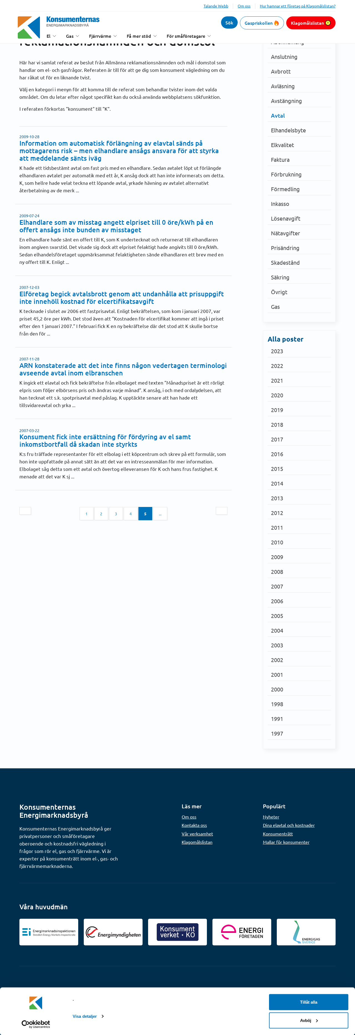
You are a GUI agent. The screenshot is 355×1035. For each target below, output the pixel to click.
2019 (277, 409)
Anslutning (284, 56)
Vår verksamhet (197, 833)
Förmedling (285, 188)
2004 (277, 630)
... (160, 513)
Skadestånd (285, 262)
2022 (277, 365)
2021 (277, 380)
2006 (277, 600)
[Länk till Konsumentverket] (177, 932)
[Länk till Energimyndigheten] (113, 932)
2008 (277, 571)
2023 (277, 350)
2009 (277, 556)
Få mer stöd (139, 36)
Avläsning (283, 85)
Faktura (280, 159)
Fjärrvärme (100, 36)
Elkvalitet (282, 144)
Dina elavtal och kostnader (289, 825)
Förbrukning (286, 174)
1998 (277, 703)
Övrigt (279, 291)
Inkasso (280, 203)
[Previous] (25, 511)
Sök (229, 22)
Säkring (280, 277)
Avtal (278, 115)
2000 (277, 689)
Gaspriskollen (259, 23)
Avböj (305, 1020)
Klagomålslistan (307, 23)
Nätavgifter (285, 232)
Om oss (244, 5)
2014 (277, 483)
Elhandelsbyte (288, 130)
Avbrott (281, 71)
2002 (277, 659)
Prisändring (285, 247)
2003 (277, 645)
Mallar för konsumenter (286, 842)
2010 (277, 542)
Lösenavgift (285, 218)
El (48, 36)
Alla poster (285, 339)
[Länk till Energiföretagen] (241, 932)
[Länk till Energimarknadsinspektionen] (48, 932)
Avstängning (286, 100)
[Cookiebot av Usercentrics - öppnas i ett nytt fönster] (36, 1024)
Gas (69, 36)
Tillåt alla (308, 1002)
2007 (277, 586)
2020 (277, 395)
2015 (277, 468)
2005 (277, 615)
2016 (277, 453)
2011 (277, 527)
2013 (277, 497)
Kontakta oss (194, 825)
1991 (277, 718)
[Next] (221, 511)
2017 (277, 439)
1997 (277, 733)
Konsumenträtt (278, 833)
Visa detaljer (85, 1016)
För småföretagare (186, 36)
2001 (277, 674)
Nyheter (271, 816)
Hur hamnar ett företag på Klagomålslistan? (298, 5)
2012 (277, 512)
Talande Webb (216, 5)
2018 (277, 424)
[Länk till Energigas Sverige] (306, 932)
